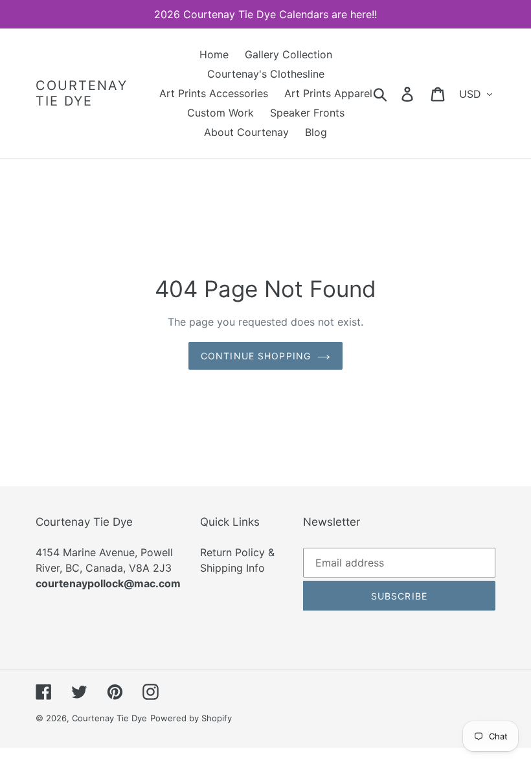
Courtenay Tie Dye (82, 93)
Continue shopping (256, 355)
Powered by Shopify (191, 718)
